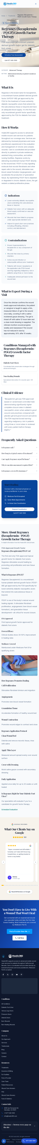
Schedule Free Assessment (14, 55)
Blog (3, 1049)
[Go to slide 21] (32, 885)
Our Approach (6, 1039)
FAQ (3, 1092)
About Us (4, 1036)
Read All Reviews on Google (21, 892)
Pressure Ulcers (6, 1014)
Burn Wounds (6, 1021)
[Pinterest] (21, 974)
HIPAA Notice (10, 1142)
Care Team (5, 1081)
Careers (4, 1053)
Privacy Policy (6, 1139)
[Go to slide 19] (29, 885)
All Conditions (6, 1004)
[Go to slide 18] (28, 885)
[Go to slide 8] (13, 885)
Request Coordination (19, 509)
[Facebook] (3, 974)
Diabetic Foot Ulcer (7, 1007)
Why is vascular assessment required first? (17, 465)
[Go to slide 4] (7, 885)
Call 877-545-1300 (11, 60)
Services (4, 1042)
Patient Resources (7, 1085)
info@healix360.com (10, 1116)
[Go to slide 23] (35, 885)
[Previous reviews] (3, 862)
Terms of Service (17, 1139)
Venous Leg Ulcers (7, 1011)
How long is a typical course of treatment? (17, 453)
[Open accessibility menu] (4, 1141)
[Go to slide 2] (4, 885)
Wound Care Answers (8, 1088)
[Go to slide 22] (34, 885)
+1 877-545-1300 (9, 1113)
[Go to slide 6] (10, 885)
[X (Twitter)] (7, 974)
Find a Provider (6, 1078)
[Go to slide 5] (9, 885)
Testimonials (5, 1046)
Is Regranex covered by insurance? (14, 471)
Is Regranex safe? (8, 447)
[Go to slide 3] (6, 885)
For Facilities (5, 1074)
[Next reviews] (35, 862)
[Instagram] (12, 974)
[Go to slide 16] (25, 885)
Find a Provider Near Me (18, 931)
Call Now (20, 938)
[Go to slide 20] (31, 885)
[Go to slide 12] (19, 885)
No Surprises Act (20, 1142)
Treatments (11, 16)
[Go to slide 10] (16, 885)
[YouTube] (17, 974)
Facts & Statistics (7, 1098)
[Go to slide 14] (22, 885)
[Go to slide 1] (3, 885)
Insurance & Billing (7, 1071)
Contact (4, 1056)
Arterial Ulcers (6, 1017)
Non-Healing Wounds (8, 1024)
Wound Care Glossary (8, 1095)
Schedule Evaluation (10, 810)
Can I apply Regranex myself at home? (16, 459)
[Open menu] (35, 4)
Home (3, 16)
